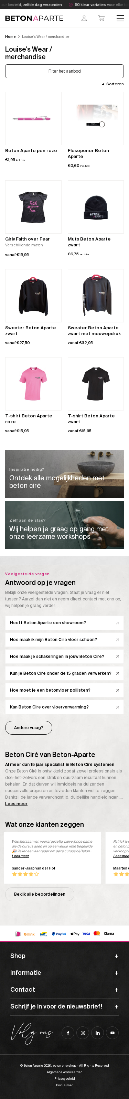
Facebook (68, 1032)
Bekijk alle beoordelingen (39, 894)
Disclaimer (64, 1085)
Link (64, 474)
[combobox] (113, 84)
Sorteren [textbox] (115, 84)
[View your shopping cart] (101, 18)
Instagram (82, 1032)
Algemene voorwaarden (65, 1072)
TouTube (112, 1032)
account (84, 18)
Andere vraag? (28, 727)
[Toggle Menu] (120, 18)
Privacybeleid (64, 1079)
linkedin (97, 1032)
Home (10, 36)
